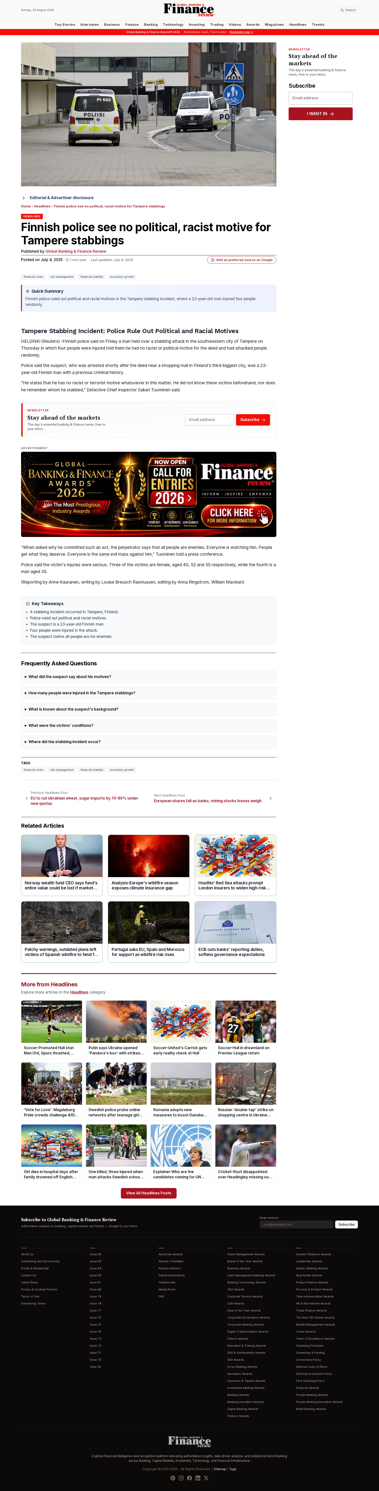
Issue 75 (95, 1324)
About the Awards (171, 1254)
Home (26, 206)
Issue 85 (95, 1254)
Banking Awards (238, 1395)
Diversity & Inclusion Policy (314, 1373)
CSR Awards (235, 1303)
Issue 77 (95, 1310)
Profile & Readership (35, 1268)
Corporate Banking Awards (245, 1324)
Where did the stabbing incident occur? (65, 742)
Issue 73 (95, 1338)
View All (95, 1366)
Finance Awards (238, 1416)
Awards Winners (170, 1268)
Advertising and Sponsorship (40, 1261)
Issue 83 (95, 1268)
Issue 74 (95, 1331)
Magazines (274, 24)
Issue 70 (95, 1359)
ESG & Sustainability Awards (246, 1352)
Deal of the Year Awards (244, 1310)
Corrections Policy (308, 1359)
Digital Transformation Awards (247, 1331)
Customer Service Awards (245, 1296)
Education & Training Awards (246, 1345)
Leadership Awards (309, 1261)
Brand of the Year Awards (245, 1261)
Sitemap (220, 1469)
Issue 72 (95, 1345)
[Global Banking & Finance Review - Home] (189, 10)
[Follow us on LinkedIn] (197, 1478)
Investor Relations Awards (313, 1254)
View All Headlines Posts (148, 1193)
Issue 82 (95, 1275)
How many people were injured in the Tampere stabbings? (82, 693)
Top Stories (65, 24)
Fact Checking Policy (310, 1380)
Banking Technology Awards (246, 1282)
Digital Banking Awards (242, 1409)
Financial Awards (307, 1387)
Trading (216, 24)
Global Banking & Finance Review (76, 251)
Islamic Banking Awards (312, 1268)
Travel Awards (306, 1331)
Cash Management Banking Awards (251, 1275)
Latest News (29, 1282)
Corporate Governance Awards (248, 1317)
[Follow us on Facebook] (189, 1478)
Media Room (167, 1289)
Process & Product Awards (314, 1289)
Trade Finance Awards (311, 1310)
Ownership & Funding (310, 1352)
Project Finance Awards (312, 1282)
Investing (197, 24)
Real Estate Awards (309, 1275)
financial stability (91, 276)
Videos (235, 24)
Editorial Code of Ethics (311, 1366)
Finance (132, 24)
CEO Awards (235, 1289)
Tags (232, 1469)
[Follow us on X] (206, 1478)
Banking (151, 24)
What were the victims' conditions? (61, 726)
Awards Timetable (171, 1261)
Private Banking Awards (312, 1395)
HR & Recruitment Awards (313, 1303)
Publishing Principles (310, 1345)
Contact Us (28, 1275)
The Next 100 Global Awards (315, 1317)
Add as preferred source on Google (244, 260)
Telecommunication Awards (315, 1296)
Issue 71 (95, 1352)
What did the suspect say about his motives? (70, 677)
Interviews (89, 24)
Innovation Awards (239, 1373)
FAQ (161, 1296)
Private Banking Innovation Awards (319, 1402)
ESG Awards (235, 1359)
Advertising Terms (33, 1303)
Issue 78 (95, 1303)
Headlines (298, 24)
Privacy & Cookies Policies (39, 1289)
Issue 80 (95, 1289)
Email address (269, 1217)
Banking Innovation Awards (245, 1402)
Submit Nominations (172, 1275)
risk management (61, 276)
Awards (253, 24)
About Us (27, 1254)
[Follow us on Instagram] (181, 1478)
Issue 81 (95, 1282)
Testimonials (167, 1282)
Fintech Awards (237, 1338)
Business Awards (238, 1268)
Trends (318, 24)
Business (112, 24)
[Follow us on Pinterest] (172, 1478)
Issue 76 (95, 1317)
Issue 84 (95, 1261)
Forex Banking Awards (242, 1366)
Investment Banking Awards (246, 1387)
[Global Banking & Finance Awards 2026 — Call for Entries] (148, 494)
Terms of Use (30, 1296)
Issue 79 (95, 1296)
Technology (173, 24)
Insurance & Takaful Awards (246, 1380)
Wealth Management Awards (315, 1324)
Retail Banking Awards (311, 1409)
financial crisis (33, 276)
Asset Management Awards (246, 1254)
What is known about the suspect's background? (73, 709)
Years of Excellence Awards (315, 1338)
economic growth (122, 276)
